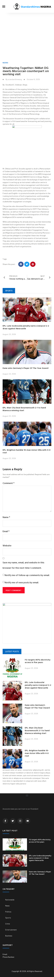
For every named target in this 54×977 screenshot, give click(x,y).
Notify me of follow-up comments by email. (27, 575)
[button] (3, 6)
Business (8, 936)
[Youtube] (27, 821)
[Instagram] (20, 821)
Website (7, 545)
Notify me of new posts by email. (22, 582)
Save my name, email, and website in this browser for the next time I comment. (23, 565)
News (5, 62)
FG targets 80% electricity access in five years (37, 661)
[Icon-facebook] (5, 821)
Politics (8, 912)
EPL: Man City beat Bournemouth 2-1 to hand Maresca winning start (24, 409)
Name (6, 517)
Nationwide (9, 900)
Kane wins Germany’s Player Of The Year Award (25, 368)
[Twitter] (13, 821)
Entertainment (11, 930)
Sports (8, 918)
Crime (7, 924)
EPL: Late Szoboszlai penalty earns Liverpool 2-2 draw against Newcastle (26, 327)
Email (6, 531)
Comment (8, 483)
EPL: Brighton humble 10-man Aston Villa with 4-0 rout (26, 451)
